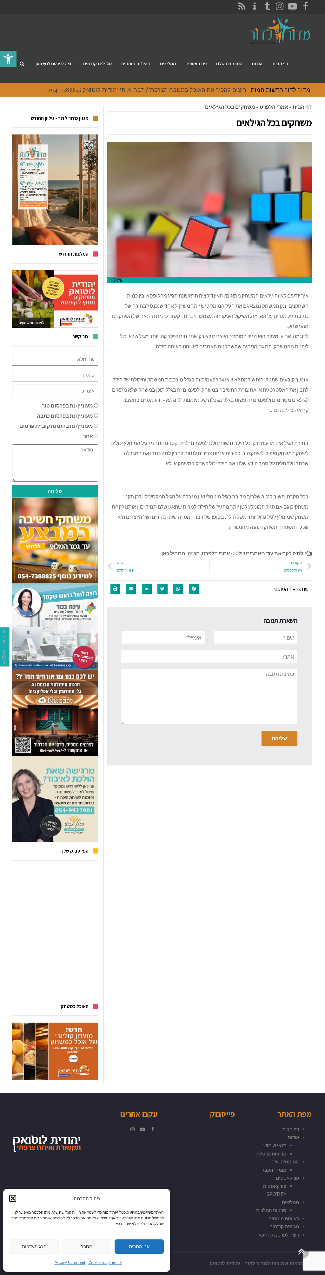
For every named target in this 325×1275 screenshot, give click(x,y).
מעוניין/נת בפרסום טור (67, 405)
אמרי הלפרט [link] (274, 107)
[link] (8, 59)
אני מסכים (139, 1247)
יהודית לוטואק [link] (225, 1263)
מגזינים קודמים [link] (284, 1226)
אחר (88, 436)
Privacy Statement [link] (70, 1262)
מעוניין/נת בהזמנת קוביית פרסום (56, 426)
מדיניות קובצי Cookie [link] (105, 1262)
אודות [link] (293, 1137)
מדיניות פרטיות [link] (271, 1153)
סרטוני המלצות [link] (271, 1210)
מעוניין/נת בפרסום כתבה (65, 416)
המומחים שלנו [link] (284, 1161)
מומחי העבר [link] (274, 1170)
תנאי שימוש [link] (274, 1145)
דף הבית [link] (302, 107)
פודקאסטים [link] (287, 1178)
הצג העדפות (34, 1247)
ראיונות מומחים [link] (284, 1218)
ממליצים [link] (290, 1202)
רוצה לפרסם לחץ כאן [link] (278, 1234)
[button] (13, 1198)
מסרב (86, 1247)
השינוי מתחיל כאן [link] (181, 553)
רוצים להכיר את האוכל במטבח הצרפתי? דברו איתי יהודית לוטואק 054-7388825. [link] (147, 89)
